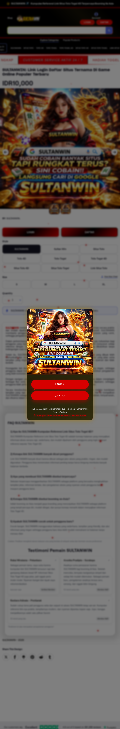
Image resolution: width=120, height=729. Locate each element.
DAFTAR (60, 395)
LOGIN (60, 384)
